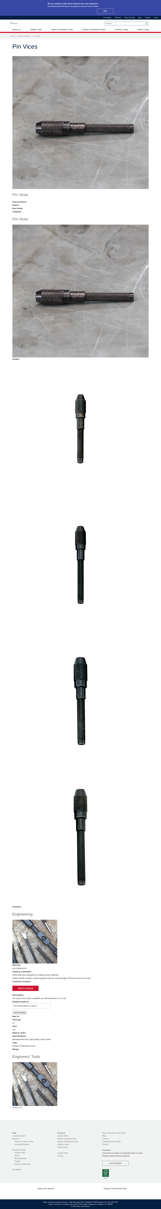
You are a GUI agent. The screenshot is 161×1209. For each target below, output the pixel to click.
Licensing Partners (22, 1144)
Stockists (118, 17)
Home (12, 36)
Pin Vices (20, 194)
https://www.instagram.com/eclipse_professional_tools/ (118, 1193)
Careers (105, 1139)
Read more (17, 1107)
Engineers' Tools (26, 1056)
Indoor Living (143, 29)
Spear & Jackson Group (24, 1141)
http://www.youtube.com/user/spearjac (56, 1193)
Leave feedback (115, 1163)
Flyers (17, 1155)
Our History (107, 17)
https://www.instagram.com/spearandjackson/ (42, 1193)
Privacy (60, 1156)
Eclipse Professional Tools (93, 29)
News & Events (129, 17)
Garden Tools (36, 29)
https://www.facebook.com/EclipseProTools (104, 1193)
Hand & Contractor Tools (62, 29)
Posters (17, 1161)
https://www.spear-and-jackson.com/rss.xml (63, 1193)
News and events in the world (113, 1133)
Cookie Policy (62, 1153)
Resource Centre (19, 1150)
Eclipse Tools (20, 1153)
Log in (156, 17)
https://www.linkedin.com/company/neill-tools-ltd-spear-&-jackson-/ (49, 1193)
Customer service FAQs (111, 1141)
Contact (147, 17)
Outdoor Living (121, 29)
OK (105, 11)
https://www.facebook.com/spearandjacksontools (28, 1193)
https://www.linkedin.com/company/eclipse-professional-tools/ (125, 1193)
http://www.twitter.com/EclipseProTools (111, 1193)
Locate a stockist (18, 1136)
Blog (139, 17)
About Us (16, 29)
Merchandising (20, 1158)
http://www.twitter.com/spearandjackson (35, 1193)
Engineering (22, 914)
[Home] (13, 23)
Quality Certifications (23, 1164)
